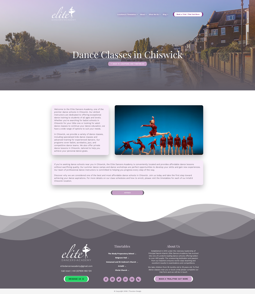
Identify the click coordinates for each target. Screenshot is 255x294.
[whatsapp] (125, 279)
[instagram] (112, 279)
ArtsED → (122, 266)
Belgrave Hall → (122, 258)
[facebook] (106, 279)
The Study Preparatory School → (122, 254)
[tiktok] (119, 279)
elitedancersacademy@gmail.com (76, 266)
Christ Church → (122, 270)
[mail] (132, 279)
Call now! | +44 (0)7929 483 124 (76, 271)
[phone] (138, 279)
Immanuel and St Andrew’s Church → (122, 262)
